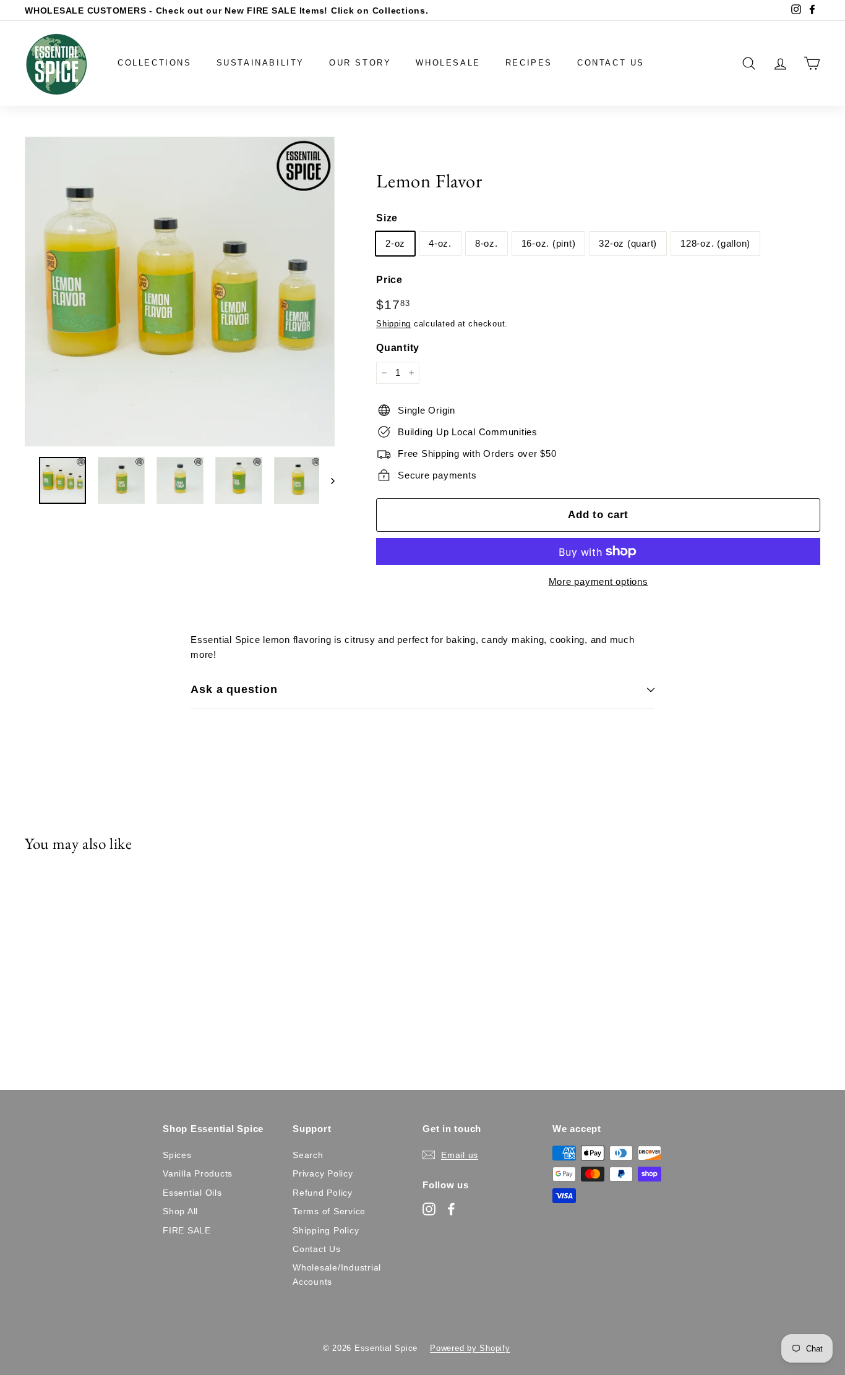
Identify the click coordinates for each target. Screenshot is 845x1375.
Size (387, 218)
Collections (155, 62)
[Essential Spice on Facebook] (451, 1209)
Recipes (528, 62)
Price (389, 280)
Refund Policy (323, 1193)
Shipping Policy (326, 1230)
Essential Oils (192, 1193)
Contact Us (611, 62)
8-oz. (486, 243)
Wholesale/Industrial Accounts (337, 1274)
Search (308, 1155)
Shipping (393, 323)
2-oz (395, 243)
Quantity (397, 348)
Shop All (180, 1211)
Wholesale (448, 62)
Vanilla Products (198, 1173)
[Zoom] (179, 291)
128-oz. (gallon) (715, 243)
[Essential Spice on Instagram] (428, 1209)
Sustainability (260, 62)
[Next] (327, 480)
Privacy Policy (323, 1173)
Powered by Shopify (470, 1348)
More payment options (598, 581)
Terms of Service (329, 1211)
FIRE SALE (187, 1230)
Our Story (360, 62)
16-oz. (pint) (548, 243)
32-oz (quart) (628, 243)
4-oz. (440, 243)
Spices (177, 1155)
